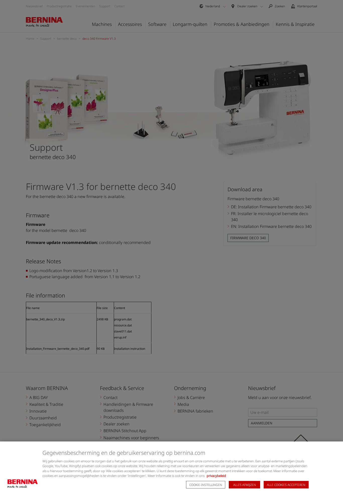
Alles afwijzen (244, 485)
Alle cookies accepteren (286, 485)
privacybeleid (216, 475)
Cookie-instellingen (205, 485)
